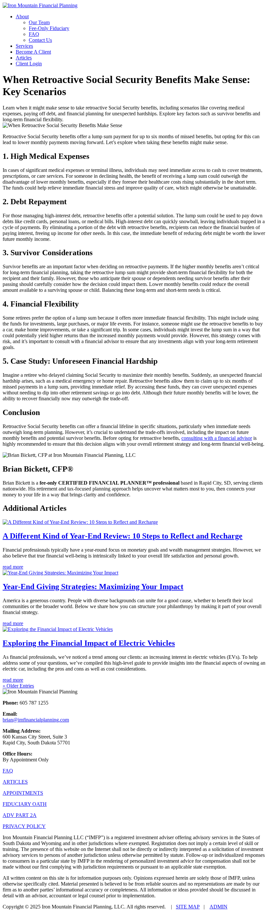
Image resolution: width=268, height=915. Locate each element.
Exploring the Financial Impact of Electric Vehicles (89, 643)
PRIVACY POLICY (24, 826)
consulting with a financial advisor (216, 438)
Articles (24, 57)
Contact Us (40, 40)
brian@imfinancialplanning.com (36, 720)
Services (24, 46)
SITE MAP (188, 906)
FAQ (34, 34)
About (22, 16)
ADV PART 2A (20, 815)
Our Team (39, 22)
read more (13, 567)
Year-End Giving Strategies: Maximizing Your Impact (93, 586)
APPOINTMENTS (23, 793)
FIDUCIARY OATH (25, 804)
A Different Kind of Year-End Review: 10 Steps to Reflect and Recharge (123, 536)
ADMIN (218, 906)
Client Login (29, 63)
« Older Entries (18, 686)
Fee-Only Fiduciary (49, 28)
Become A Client (33, 52)
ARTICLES (15, 782)
